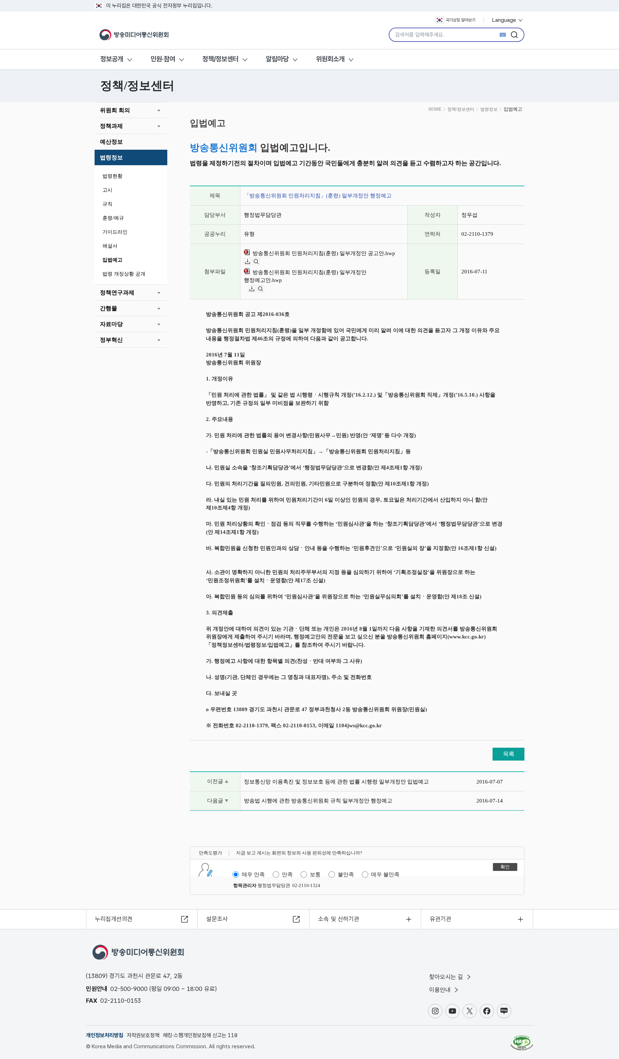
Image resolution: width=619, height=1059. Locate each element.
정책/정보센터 (220, 59)
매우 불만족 (385, 874)
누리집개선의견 (114, 919)
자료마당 (111, 324)
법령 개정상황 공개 (123, 274)
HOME (434, 109)
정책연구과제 (117, 292)
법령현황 (112, 176)
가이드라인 (115, 232)
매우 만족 (253, 874)
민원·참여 (162, 59)
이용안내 (440, 989)
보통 (315, 874)
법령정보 (111, 157)
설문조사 (217, 919)
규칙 (107, 204)
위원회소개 (330, 59)
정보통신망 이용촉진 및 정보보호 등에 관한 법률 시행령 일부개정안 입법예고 (336, 782)
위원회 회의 (115, 110)
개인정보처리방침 (104, 1035)
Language (505, 20)
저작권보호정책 (143, 1035)
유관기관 (440, 919)
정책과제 (111, 126)
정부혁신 (111, 340)
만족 (287, 874)
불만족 (346, 874)
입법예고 (112, 260)
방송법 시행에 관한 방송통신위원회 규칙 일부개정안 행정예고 (318, 801)
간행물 (108, 308)
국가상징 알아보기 (460, 20)
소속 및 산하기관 (338, 919)
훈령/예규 (113, 218)
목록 (508, 754)
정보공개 (111, 59)
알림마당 (277, 59)
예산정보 (111, 142)
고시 (107, 190)
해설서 (109, 246)
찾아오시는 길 (447, 977)
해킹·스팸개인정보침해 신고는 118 (200, 1035)
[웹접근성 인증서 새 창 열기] (521, 1039)
